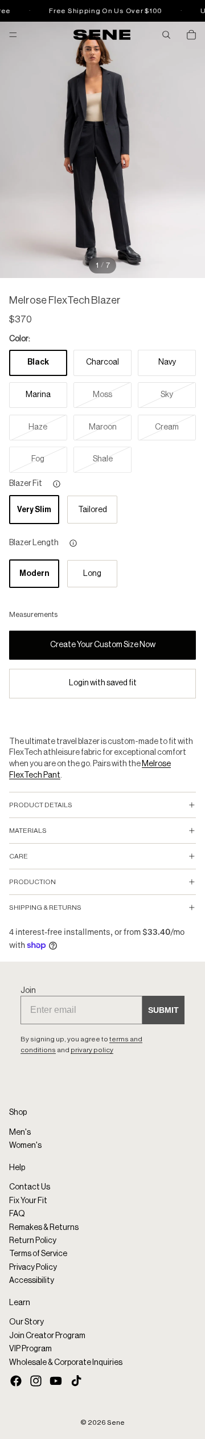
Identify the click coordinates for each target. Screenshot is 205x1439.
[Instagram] (36, 1381)
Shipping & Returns (45, 907)
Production (32, 881)
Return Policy (32, 1241)
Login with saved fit (103, 683)
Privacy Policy (33, 1268)
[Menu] (13, 35)
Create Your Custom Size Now (102, 645)
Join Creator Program (47, 1335)
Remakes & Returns (44, 1227)
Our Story (26, 1322)
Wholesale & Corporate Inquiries (65, 1362)
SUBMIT (163, 1010)
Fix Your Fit (28, 1201)
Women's (25, 1146)
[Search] (166, 34)
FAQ (17, 1214)
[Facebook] (16, 1381)
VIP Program (30, 1349)
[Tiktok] (76, 1381)
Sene (116, 1422)
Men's (20, 1133)
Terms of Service (38, 1254)
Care (18, 856)
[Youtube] (56, 1381)
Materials (28, 830)
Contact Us (29, 1187)
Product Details (40, 805)
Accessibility (31, 1281)
